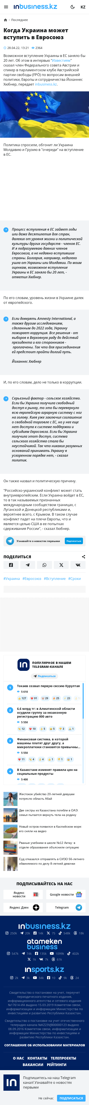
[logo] (39, 7)
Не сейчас (46, 1098)
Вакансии (33, 1064)
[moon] (72, 7)
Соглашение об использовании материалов (44, 1045)
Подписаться (71, 1098)
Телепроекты (63, 1058)
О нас (18, 1058)
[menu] (6, 7)
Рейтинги (57, 1064)
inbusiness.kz (46, 84)
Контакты (37, 1058)
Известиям (61, 60)
